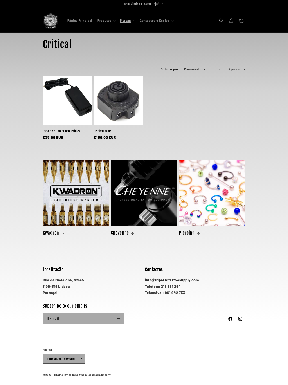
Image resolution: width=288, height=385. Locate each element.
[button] (106, 20)
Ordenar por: (170, 69)
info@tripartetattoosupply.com (172, 280)
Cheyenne (120, 233)
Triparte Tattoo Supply (67, 374)
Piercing (187, 233)
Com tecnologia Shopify (96, 374)
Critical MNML (103, 131)
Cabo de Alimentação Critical (62, 131)
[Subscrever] (119, 318)
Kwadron (51, 233)
